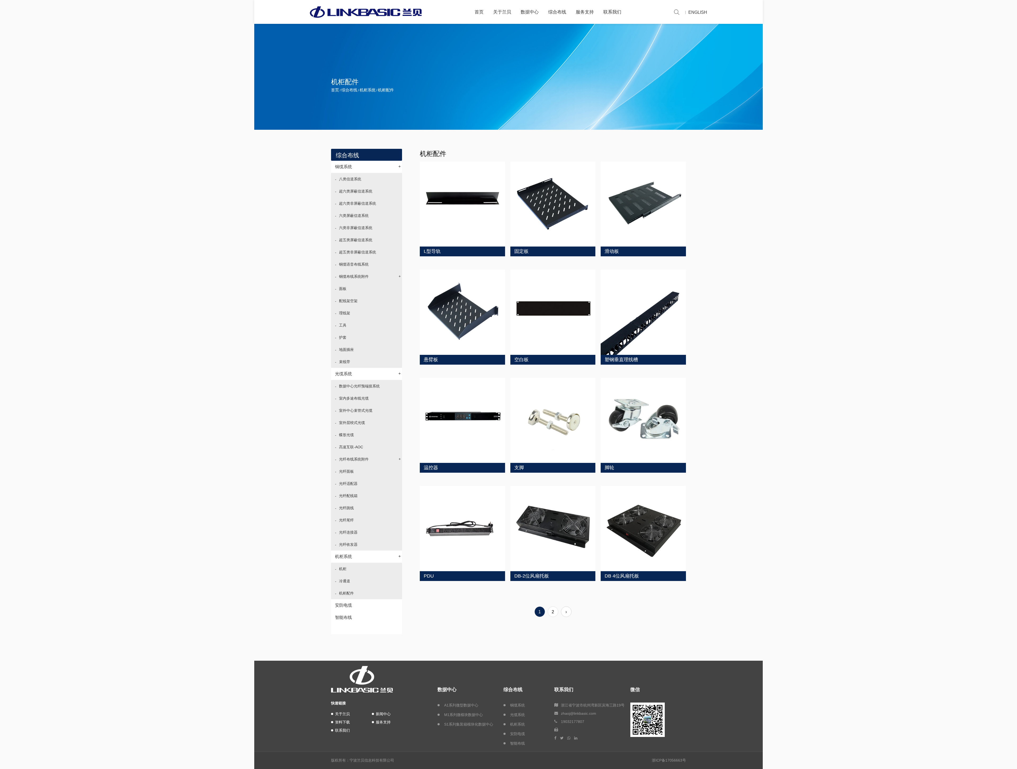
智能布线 (343, 617)
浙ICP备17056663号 (669, 760)
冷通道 (344, 581)
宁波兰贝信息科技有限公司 (372, 760)
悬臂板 (431, 359)
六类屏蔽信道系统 (354, 215)
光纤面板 (346, 471)
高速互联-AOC (351, 447)
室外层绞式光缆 (352, 423)
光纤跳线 (346, 508)
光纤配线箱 (348, 496)
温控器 (431, 467)
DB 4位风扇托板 (622, 576)
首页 (479, 12)
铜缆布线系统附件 (370, 276)
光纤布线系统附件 (370, 459)
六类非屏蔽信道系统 (355, 228)
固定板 (521, 251)
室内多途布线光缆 (354, 398)
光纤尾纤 (346, 520)
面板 (342, 289)
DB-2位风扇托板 (531, 576)
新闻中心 (383, 714)
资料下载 (342, 722)
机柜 (342, 569)
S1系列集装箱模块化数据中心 (468, 724)
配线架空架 (348, 301)
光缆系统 (368, 373)
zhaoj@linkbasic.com (578, 713)
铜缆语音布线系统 (354, 264)
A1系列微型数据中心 (461, 705)
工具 (342, 325)
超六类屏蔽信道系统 (355, 191)
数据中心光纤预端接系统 (359, 386)
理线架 (344, 313)
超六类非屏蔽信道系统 (357, 203)
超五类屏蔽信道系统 (355, 240)
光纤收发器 (348, 544)
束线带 (344, 362)
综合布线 (557, 12)
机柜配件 (346, 593)
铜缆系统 (368, 166)
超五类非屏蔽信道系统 (357, 252)
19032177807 (572, 721)
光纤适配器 (348, 483)
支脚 (519, 467)
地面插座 (346, 349)
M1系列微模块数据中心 (463, 715)
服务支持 (585, 12)
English (697, 12)
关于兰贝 (502, 12)
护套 (342, 337)
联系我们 (612, 12)
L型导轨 (432, 251)
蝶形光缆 (346, 435)
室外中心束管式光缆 (355, 410)
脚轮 (609, 467)
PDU (429, 576)
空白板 (521, 359)
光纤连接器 (348, 532)
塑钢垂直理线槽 (621, 359)
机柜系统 (368, 90)
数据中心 (530, 12)
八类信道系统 (350, 179)
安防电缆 (343, 605)
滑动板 (612, 251)
